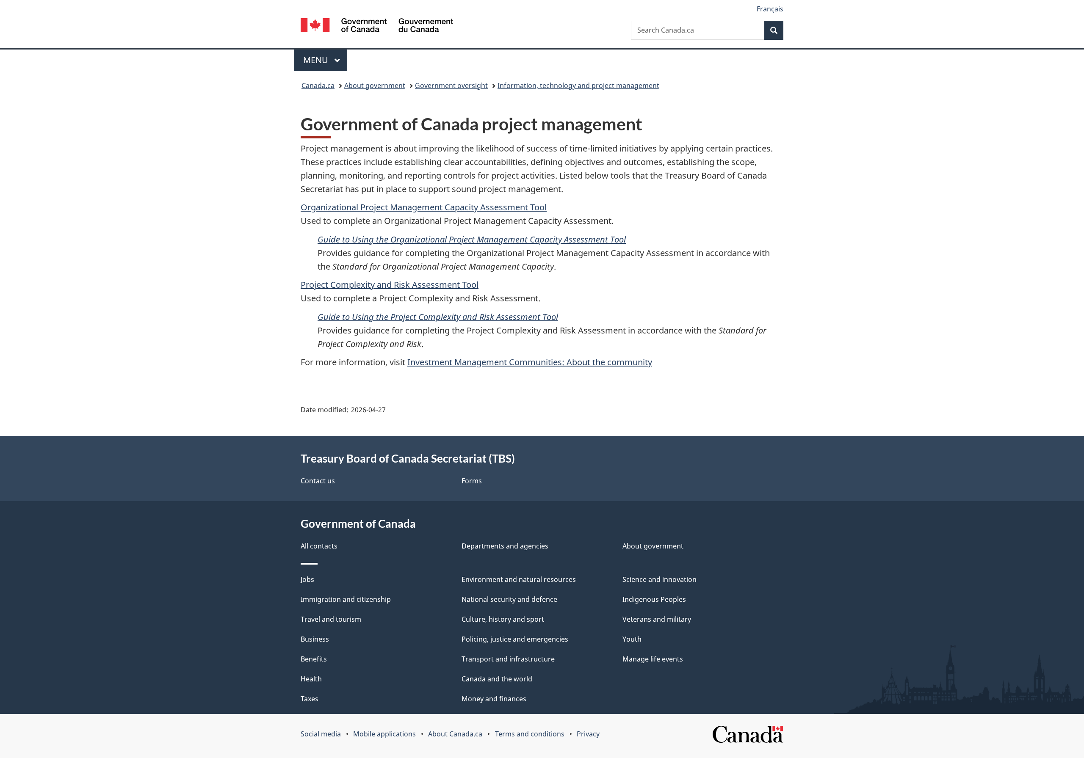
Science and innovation (659, 579)
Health (311, 679)
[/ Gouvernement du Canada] (377, 26)
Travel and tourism (331, 619)
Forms (472, 480)
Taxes (309, 698)
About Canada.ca (455, 734)
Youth (632, 639)
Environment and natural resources (519, 579)
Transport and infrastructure (508, 659)
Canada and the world (497, 679)
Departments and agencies (505, 546)
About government (374, 85)
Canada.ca (318, 85)
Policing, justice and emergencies (515, 639)
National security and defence (509, 599)
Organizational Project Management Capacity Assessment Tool (424, 207)
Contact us (318, 480)
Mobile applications (384, 734)
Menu (316, 60)
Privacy (588, 734)
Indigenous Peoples (654, 599)
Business (315, 639)
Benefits (314, 659)
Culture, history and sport (503, 619)
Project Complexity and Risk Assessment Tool (389, 284)
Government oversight (451, 85)
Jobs (307, 579)
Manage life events (652, 659)
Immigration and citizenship (346, 599)
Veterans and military (656, 619)
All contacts (319, 546)
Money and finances (494, 698)
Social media (321, 734)
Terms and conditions (529, 734)
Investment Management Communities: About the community (529, 362)
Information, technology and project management (578, 85)
